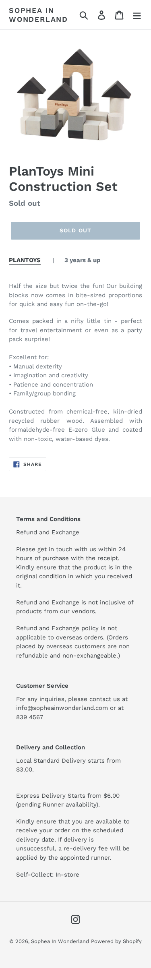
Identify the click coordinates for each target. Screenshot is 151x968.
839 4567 (29, 717)
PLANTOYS (25, 260)
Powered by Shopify (116, 941)
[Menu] (137, 15)
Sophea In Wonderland (38, 14)
